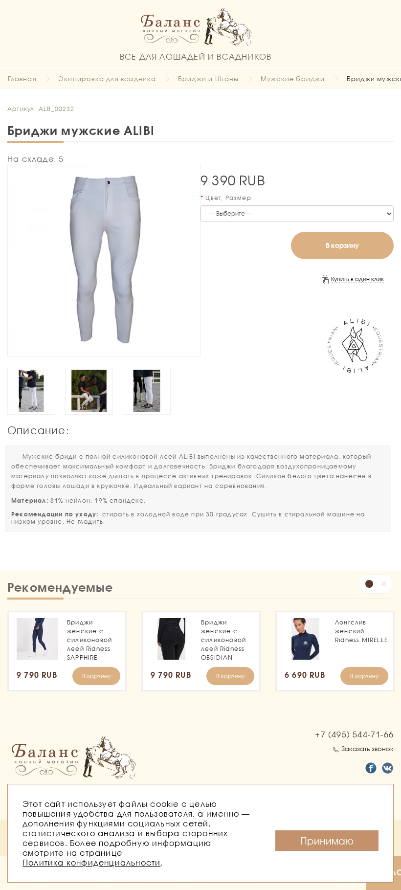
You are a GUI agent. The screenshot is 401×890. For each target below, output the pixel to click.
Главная (22, 79)
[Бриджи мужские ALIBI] (103, 260)
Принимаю (327, 840)
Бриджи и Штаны (208, 79)
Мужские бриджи (293, 79)
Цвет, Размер (228, 197)
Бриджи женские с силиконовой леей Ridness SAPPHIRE (89, 640)
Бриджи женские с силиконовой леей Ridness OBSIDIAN (223, 640)
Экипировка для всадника (107, 79)
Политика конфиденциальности (91, 862)
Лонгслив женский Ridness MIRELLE (361, 631)
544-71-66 (354, 734)
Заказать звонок (367, 749)
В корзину (342, 245)
